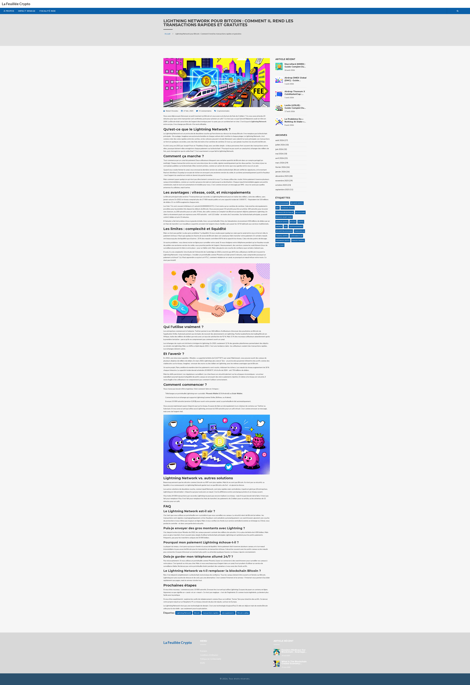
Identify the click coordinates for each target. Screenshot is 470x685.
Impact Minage (26, 11)
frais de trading (298, 240)
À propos (9, 11)
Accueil (167, 34)
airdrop (279, 226)
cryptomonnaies (296, 226)
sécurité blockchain (284, 231)
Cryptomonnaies (223, 111)
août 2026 (281, 140)
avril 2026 (281, 158)
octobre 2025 (283, 185)
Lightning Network (184, 613)
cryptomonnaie (282, 203)
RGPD (202, 663)
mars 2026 (281, 162)
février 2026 (282, 167)
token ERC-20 (299, 231)
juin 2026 (281, 149)
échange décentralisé (284, 212)
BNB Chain (280, 245)
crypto (301, 222)
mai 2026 (281, 153)
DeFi (277, 208)
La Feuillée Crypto (16, 4)
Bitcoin (197, 613)
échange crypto (287, 208)
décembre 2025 (284, 176)
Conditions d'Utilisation (209, 655)
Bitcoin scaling (242, 613)
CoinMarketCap (296, 236)
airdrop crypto (282, 222)
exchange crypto (283, 240)
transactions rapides (211, 613)
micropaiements (228, 613)
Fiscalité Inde (48, 11)
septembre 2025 (284, 189)
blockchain (300, 212)
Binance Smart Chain (284, 217)
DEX (285, 226)
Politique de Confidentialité (210, 659)
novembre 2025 (284, 180)
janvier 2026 (282, 171)
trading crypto (282, 236)
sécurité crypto (297, 203)
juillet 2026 (282, 144)
